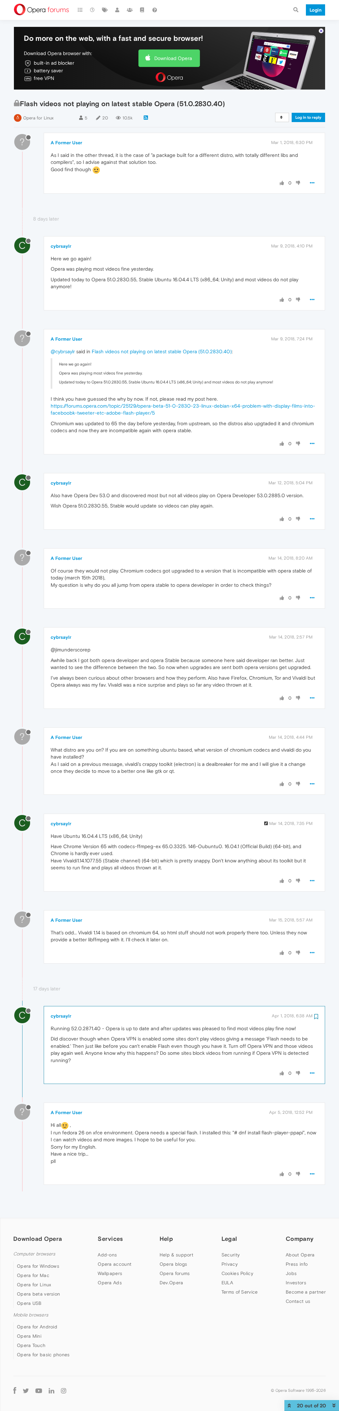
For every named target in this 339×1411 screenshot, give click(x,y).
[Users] (117, 10)
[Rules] (142, 10)
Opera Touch (31, 1345)
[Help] (154, 10)
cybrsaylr (61, 246)
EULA (227, 1282)
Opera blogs (173, 1264)
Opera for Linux (38, 117)
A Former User (66, 142)
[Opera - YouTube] (38, 1390)
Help (166, 1238)
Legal (229, 1238)
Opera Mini (29, 1336)
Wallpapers (110, 1273)
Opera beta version (38, 1294)
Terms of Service (239, 1292)
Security (230, 1254)
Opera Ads (110, 1282)
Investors (296, 1282)
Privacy (229, 1264)
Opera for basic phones (43, 1354)
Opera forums (175, 1273)
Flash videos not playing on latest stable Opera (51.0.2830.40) (162, 351)
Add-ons (107, 1254)
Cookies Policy (237, 1273)
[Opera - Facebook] (15, 1390)
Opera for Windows (38, 1266)
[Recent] (92, 10)
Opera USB (29, 1303)
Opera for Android (37, 1326)
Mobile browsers (30, 1315)
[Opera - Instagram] (64, 1390)
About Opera (300, 1254)
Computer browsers (34, 1254)
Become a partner (306, 1292)
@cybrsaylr (63, 351)
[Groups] (129, 10)
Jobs (291, 1273)
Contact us (298, 1301)
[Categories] (80, 10)
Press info (297, 1264)
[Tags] (105, 10)
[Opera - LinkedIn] (51, 1390)
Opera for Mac (33, 1275)
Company (300, 1238)
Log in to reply (308, 117)
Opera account (114, 1264)
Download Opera (173, 58)
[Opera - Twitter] (26, 1390)
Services (110, 1238)
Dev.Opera (171, 1282)
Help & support (176, 1254)
